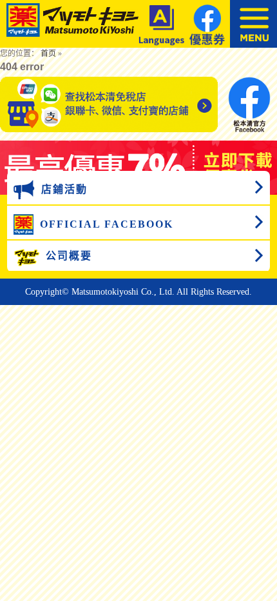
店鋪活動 (64, 189)
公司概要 (69, 255)
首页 (48, 53)
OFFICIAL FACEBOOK (106, 224)
